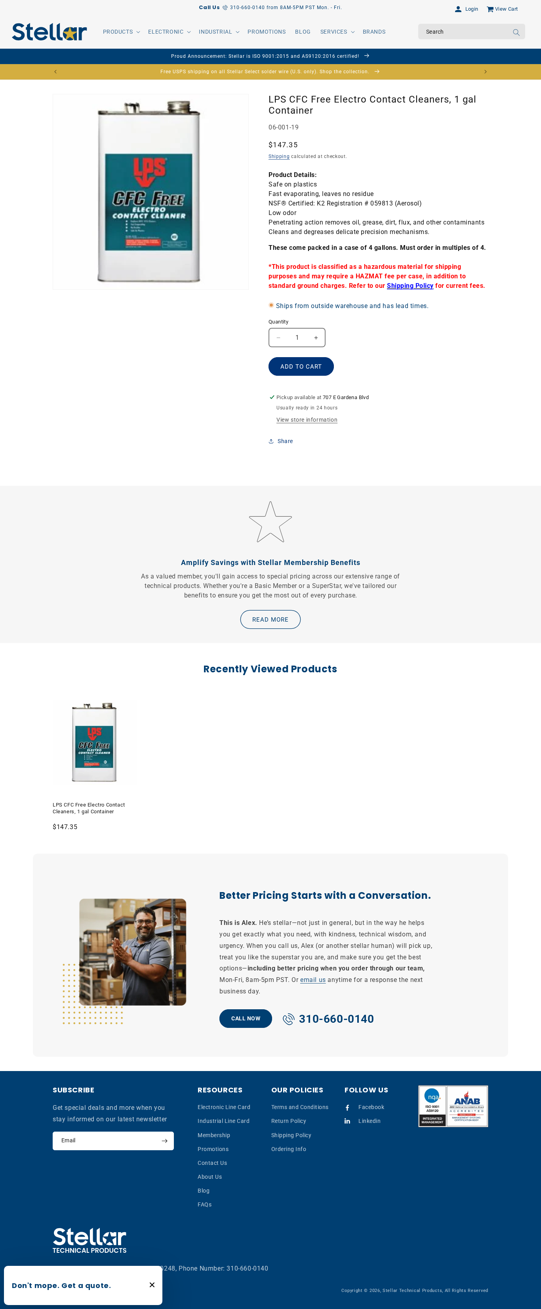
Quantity (278, 322)
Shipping (279, 156)
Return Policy (289, 1121)
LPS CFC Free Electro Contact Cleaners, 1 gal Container (89, 808)
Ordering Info (289, 1149)
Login (471, 9)
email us (313, 980)
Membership (214, 1135)
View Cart (506, 9)
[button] (121, 31)
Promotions (213, 1149)
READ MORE (270, 619)
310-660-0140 (247, 1268)
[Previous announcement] (55, 71)
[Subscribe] (164, 1141)
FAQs (204, 1205)
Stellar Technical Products (412, 1290)
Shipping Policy (291, 1135)
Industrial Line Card (224, 1121)
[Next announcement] (485, 71)
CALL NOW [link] (245, 1018)
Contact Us (212, 1163)
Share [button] (285, 441)
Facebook (371, 1107)
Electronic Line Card (224, 1107)
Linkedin (369, 1121)
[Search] (516, 32)
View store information (306, 420)
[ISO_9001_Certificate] (453, 1106)
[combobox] (471, 31)
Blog (204, 1190)
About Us (210, 1177)
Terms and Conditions (300, 1107)
